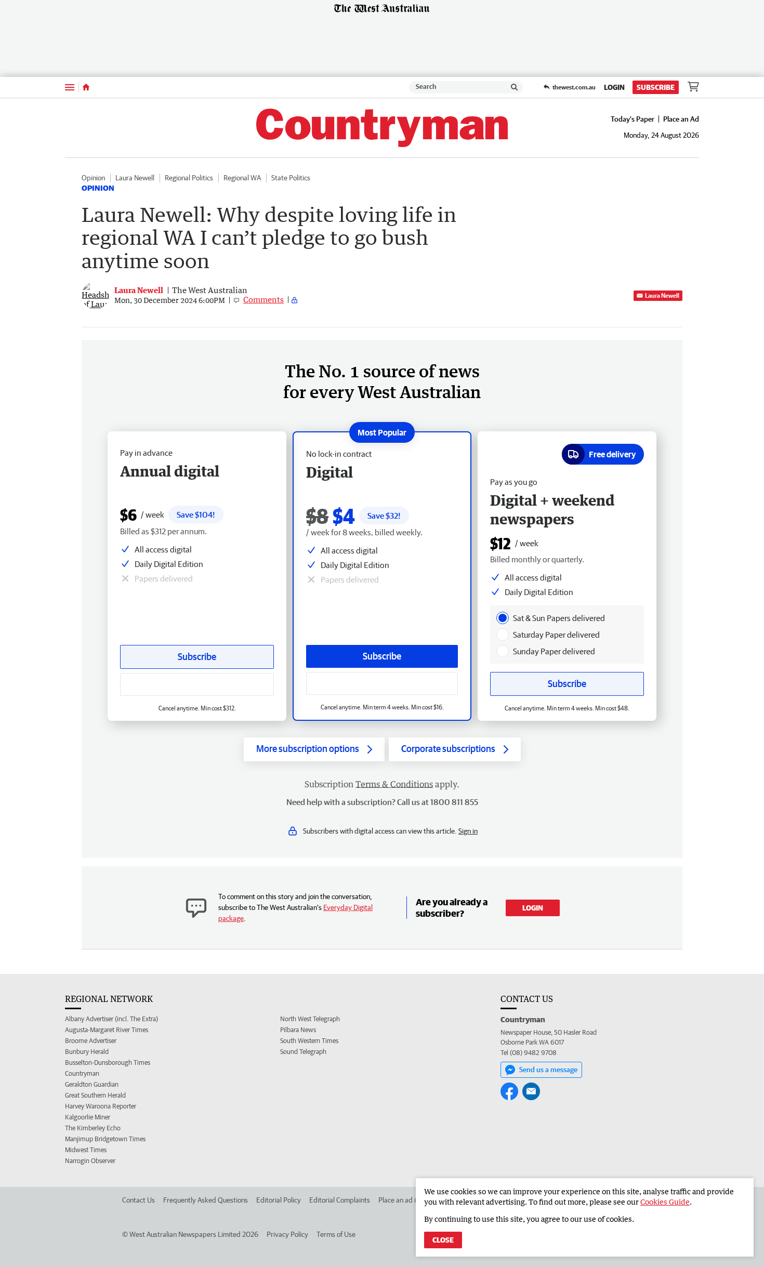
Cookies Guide (665, 1201)
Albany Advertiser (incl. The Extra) (111, 1019)
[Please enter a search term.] (514, 87)
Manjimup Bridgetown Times (105, 1139)
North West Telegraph (310, 1019)
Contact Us (138, 1200)
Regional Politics (189, 178)
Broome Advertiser (90, 1041)
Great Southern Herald (95, 1095)
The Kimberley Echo (93, 1128)
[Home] (86, 87)
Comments (263, 299)
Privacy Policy (287, 1234)
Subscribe (656, 87)
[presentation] (502, 618)
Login (614, 87)
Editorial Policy (278, 1200)
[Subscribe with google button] (382, 683)
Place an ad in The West (414, 1200)
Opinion (93, 178)
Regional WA (242, 178)
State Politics (290, 178)
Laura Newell (134, 178)
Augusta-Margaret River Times (106, 1030)
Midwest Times (86, 1150)
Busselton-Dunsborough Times (107, 1062)
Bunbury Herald (87, 1051)
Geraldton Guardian (91, 1084)
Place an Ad (681, 119)
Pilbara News (298, 1030)
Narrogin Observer (90, 1161)
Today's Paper (632, 119)
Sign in (468, 831)
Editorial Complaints (339, 1200)
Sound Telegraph (303, 1051)
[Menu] (69, 87)
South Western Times (309, 1041)
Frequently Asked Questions (205, 1200)
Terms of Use (336, 1234)
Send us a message (548, 1069)
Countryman (82, 1073)
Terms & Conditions (394, 784)
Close (443, 1240)
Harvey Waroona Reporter (100, 1106)
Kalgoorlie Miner (87, 1117)
